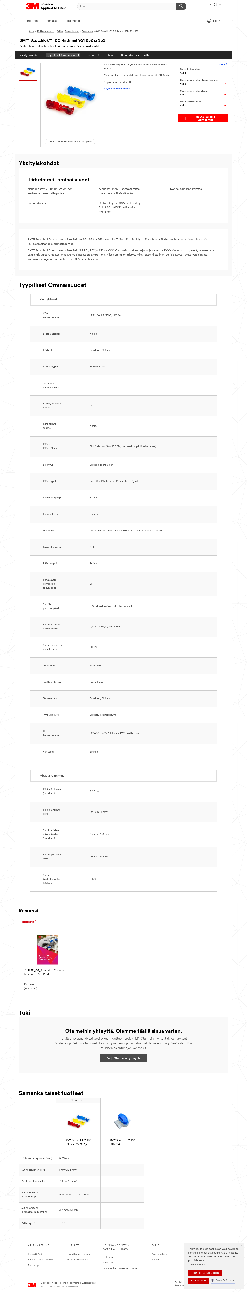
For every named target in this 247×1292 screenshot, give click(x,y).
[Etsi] (181, 6)
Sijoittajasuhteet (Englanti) (41, 1260)
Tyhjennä (222, 64)
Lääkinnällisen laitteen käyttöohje (120, 1268)
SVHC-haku (109, 1263)
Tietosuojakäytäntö (70, 1283)
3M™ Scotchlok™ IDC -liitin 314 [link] (122, 1142)
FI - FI (209, 5)
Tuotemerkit (72, 21)
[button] (223, 1281)
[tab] (29, 922)
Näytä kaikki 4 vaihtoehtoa (205, 118)
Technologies (34, 1265)
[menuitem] (29, 55)
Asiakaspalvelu (159, 1254)
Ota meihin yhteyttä (127, 1058)
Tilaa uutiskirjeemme (77, 1260)
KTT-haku (108, 1257)
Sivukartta (157, 1260)
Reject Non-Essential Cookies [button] (205, 1273)
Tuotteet (32, 21)
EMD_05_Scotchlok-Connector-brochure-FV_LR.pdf (46, 972)
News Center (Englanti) (78, 1254)
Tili (214, 21)
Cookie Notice (197, 1264)
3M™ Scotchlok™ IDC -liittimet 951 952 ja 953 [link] (78, 1143)
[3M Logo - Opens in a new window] (46, 6)
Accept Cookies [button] (198, 1281)
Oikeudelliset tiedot (50, 1283)
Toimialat (51, 21)
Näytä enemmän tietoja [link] (117, 88)
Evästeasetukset (89, 1283)
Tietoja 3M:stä (35, 1254)
